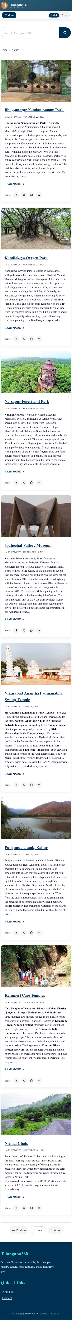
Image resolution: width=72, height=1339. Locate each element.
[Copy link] (39, 195)
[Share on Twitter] (24, 195)
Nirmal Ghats (16, 1143)
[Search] (65, 32)
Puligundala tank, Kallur (26, 847)
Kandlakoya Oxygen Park (26, 257)
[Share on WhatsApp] (31, 195)
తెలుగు (64, 15)
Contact (7, 1298)
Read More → (14, 184)
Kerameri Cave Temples (25, 995)
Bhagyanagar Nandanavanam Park (34, 109)
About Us (8, 1292)
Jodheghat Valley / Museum (28, 545)
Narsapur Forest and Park (27, 401)
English (54, 15)
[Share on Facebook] (16, 195)
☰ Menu (9, 15)
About (43, 1313)
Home (4, 50)
